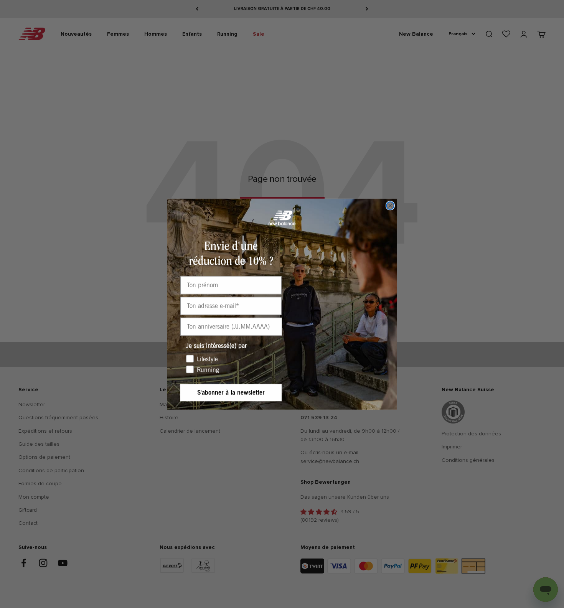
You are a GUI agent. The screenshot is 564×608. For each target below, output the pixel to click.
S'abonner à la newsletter (231, 392)
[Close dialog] (390, 205)
